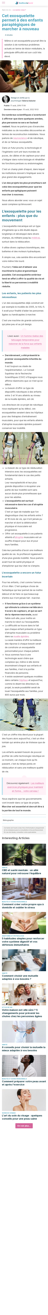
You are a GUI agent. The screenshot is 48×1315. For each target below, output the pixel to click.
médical (36, 238)
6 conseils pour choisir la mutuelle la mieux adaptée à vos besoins (23, 1049)
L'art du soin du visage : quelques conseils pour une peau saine (22, 1117)
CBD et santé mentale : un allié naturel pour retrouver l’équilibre (21, 872)
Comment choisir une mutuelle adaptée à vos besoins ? (20, 977)
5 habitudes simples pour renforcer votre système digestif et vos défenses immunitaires (23, 941)
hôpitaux (23, 680)
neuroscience (20, 138)
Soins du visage (9, 1113)
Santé (4, 867)
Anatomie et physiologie (13, 936)
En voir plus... (24, 1126)
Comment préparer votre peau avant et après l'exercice (24, 1083)
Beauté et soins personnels (14, 902)
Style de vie (6, 10)
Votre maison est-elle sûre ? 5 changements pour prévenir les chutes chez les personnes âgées (22, 1013)
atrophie (19, 537)
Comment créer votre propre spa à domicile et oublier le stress (23, 906)
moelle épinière (21, 636)
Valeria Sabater (29, 101)
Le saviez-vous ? (19, 10)
